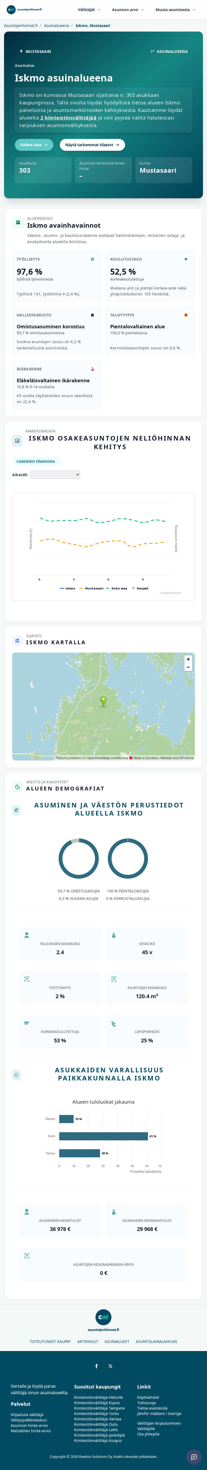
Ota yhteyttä (148, 1434)
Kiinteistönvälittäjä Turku (96, 1413)
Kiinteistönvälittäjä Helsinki (98, 1397)
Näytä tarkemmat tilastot (89, 144)
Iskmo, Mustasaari (92, 25)
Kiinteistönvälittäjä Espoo (97, 1402)
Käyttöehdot (148, 1397)
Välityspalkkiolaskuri (29, 1420)
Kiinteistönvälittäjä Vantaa (97, 1418)
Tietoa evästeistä (152, 1408)
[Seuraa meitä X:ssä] (110, 1366)
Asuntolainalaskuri (156, 1341)
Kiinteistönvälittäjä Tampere (99, 1408)
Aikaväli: (20, 474)
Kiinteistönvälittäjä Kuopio (98, 1440)
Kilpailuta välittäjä (27, 1414)
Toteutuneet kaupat (50, 1341)
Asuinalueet (117, 1341)
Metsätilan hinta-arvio (31, 1430)
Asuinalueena (56, 25)
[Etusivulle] (24, 9)
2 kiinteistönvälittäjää (68, 117)
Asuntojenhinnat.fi (20, 25)
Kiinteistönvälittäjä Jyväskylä (99, 1435)
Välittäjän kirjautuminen (159, 1423)
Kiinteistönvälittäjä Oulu (96, 1424)
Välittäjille (146, 1428)
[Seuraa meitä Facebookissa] (96, 1366)
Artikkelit (87, 1341)
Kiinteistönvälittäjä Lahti (96, 1429)
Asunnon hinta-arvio (29, 1425)
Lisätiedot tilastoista (35, 461)
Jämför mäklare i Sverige (159, 1413)
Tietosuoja (146, 1402)
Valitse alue (31, 144)
